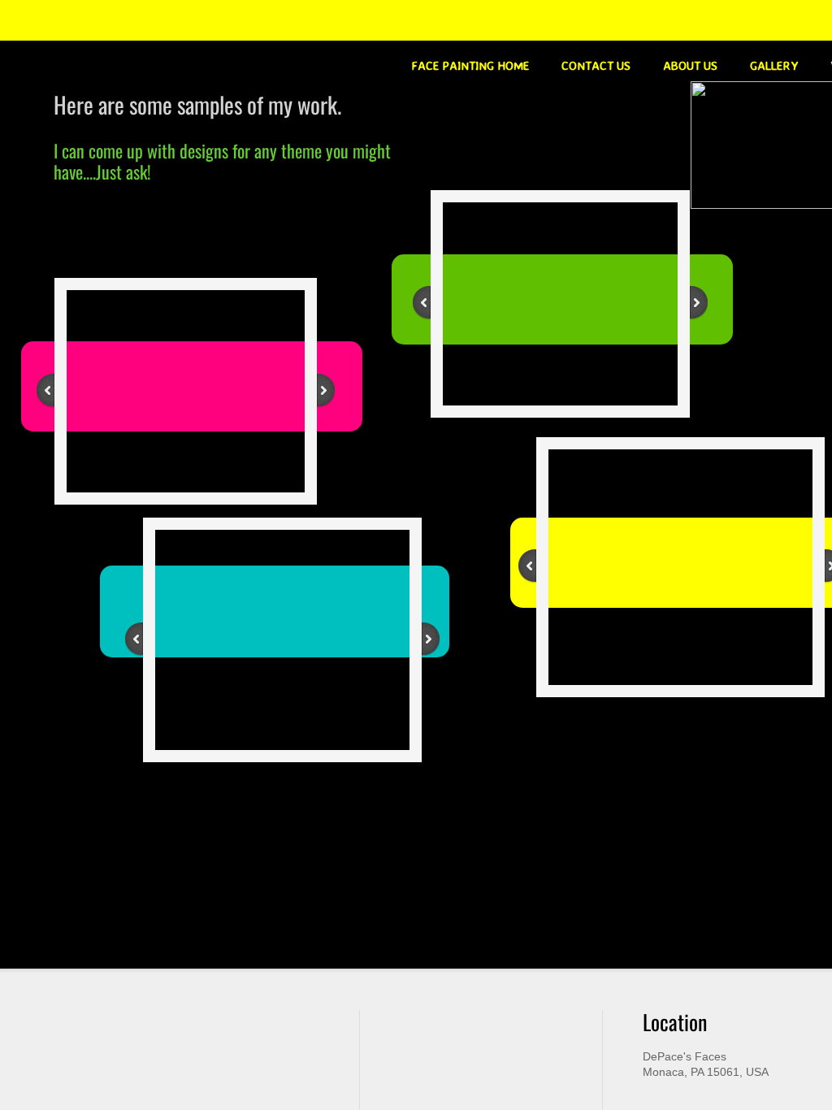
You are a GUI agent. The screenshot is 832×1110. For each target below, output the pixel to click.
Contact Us (595, 65)
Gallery (774, 65)
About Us (690, 65)
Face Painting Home (470, 65)
